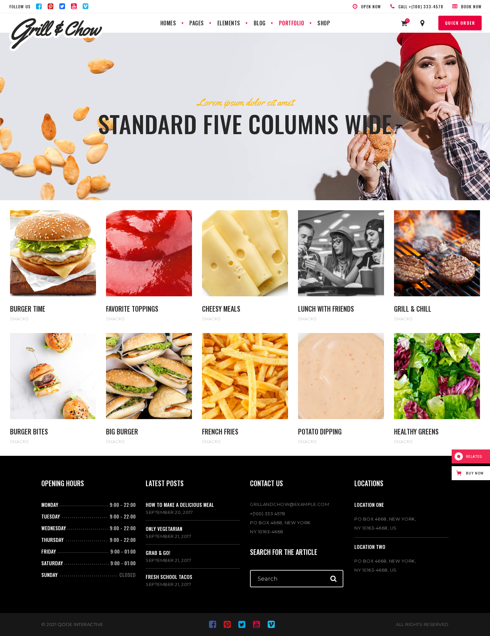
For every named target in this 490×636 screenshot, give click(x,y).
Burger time (27, 309)
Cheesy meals (221, 309)
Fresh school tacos (169, 576)
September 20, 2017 (169, 512)
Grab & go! (158, 552)
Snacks (19, 318)
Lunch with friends (326, 309)
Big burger (122, 431)
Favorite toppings (132, 309)
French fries (220, 431)
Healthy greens (416, 431)
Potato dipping (320, 431)
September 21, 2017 (168, 536)
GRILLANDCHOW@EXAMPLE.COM (289, 504)
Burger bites (29, 431)
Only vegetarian (164, 528)
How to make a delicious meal (180, 504)
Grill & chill (412, 309)
